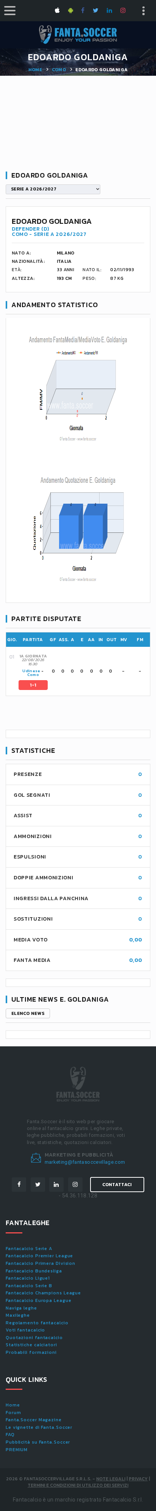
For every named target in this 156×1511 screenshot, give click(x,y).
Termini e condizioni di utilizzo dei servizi (78, 1485)
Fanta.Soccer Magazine (34, 1419)
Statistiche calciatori (31, 1344)
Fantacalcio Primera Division (40, 1263)
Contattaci (117, 1184)
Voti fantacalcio (25, 1330)
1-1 (33, 685)
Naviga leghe (21, 1308)
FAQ (10, 1434)
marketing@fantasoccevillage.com (85, 1162)
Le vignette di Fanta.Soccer (39, 1427)
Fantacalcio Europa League (39, 1300)
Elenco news (27, 1013)
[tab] (83, 671)
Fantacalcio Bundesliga (34, 1270)
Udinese (31, 671)
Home (35, 69)
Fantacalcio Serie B (29, 1285)
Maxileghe (18, 1315)
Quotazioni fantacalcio (34, 1337)
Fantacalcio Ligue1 (28, 1278)
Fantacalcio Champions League (43, 1292)
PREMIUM (17, 1449)
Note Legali (110, 1478)
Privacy (138, 1478)
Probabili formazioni (31, 1352)
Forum (13, 1412)
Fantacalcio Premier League (39, 1255)
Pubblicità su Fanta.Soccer (38, 1442)
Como (59, 69)
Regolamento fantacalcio (37, 1322)
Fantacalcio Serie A (29, 1248)
